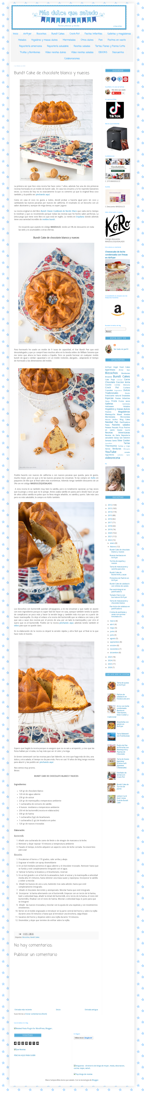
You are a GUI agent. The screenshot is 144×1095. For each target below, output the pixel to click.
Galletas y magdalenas (119, 34)
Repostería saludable (58, 46)
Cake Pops (110, 380)
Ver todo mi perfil (121, 349)
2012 (110, 505)
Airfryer (27, 34)
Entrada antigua (91, 1010)
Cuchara (126, 388)
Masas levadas (123, 414)
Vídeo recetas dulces (55, 52)
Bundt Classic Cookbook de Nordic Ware (58, 211)
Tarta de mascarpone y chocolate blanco (119, 602)
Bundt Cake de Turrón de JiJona (123, 786)
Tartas (127, 443)
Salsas (116, 438)
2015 (110, 515)
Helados (22, 40)
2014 (110, 512)
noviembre (114, 649)
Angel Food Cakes (121, 367)
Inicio (15, 34)
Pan (101, 40)
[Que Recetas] (20, 1049)
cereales (127, 452)
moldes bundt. (48, 219)
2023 (110, 657)
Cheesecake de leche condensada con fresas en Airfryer (116, 255)
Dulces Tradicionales (117, 391)
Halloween (109, 406)
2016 (110, 519)
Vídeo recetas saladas (82, 52)
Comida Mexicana (122, 385)
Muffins (115, 419)
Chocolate (110, 382)
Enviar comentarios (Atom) (36, 1014)
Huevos (108, 412)
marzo (113, 621)
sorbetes (120, 455)
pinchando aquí (66, 623)
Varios (107, 449)
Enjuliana (80, 217)
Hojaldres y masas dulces (45, 40)
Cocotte (108, 385)
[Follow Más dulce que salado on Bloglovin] (83, 1039)
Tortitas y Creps (124, 446)
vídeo (16, 625)
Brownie (108, 377)
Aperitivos (110, 370)
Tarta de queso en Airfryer (123, 684)
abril (112, 624)
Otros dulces (87, 40)
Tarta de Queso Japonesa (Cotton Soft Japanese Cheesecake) (123, 763)
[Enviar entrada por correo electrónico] (19, 934)
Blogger (95, 1080)
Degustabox (118, 390)
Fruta (114, 401)
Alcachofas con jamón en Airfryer (123, 724)
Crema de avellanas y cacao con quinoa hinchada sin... (118, 614)
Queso (119, 430)
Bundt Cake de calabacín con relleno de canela (119, 585)
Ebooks (127, 393)
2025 (110, 664)
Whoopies (126, 449)
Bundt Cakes (58, 34)
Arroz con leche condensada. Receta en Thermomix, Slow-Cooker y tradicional (118, 711)
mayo (112, 628)
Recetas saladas (82, 46)
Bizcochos (41, 34)
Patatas (108, 427)
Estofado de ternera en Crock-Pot (121, 775)
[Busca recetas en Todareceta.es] (83, 1074)
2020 (110, 533)
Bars (128, 370)
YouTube (110, 452)
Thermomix (111, 446)
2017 (110, 522)
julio (112, 635)
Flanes (107, 401)
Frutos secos (124, 401)
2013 (110, 508)
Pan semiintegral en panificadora (118, 590)
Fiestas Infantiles (93, 34)
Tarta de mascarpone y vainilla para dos (119, 568)
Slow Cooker (123, 440)
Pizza (121, 427)
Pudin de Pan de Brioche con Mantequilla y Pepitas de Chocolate (123, 749)
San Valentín (125, 438)
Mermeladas (69, 40)
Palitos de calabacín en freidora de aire (123, 696)
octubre (113, 645)
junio (112, 631)
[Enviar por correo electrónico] (24, 934)
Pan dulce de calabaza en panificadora (120, 607)
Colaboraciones (72, 58)
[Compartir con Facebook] (30, 934)
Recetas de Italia (112, 435)
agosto (113, 638)
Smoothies (108, 443)
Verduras (116, 448)
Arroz (121, 370)
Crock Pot (112, 387)
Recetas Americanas (117, 432)
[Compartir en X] (28, 934)
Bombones (125, 373)
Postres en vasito (117, 40)
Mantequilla (110, 414)
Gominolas (126, 404)
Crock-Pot (75, 34)
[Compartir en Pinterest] (33, 934)
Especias (109, 398)
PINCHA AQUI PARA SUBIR (24, 1055)
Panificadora (125, 422)
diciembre (114, 653)
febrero (113, 547)
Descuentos (118, 52)
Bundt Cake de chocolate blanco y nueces (120, 551)
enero (112, 543)
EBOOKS (103, 52)
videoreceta (112, 457)
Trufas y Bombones (30, 52)
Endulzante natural (113, 396)
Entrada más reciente (23, 1010)
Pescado (115, 427)
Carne (127, 379)
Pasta (107, 425)
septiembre (115, 642)
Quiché (127, 430)
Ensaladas (126, 396)
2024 (110, 660)
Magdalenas (124, 411)
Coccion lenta (123, 382)
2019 (110, 529)
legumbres (109, 455)
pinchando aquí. (43, 194)
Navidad (109, 422)
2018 (110, 526)
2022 (110, 540)
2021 (110, 536)
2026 (110, 667)
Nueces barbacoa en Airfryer (118, 556)
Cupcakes (109, 390)
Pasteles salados (121, 425)
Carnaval (119, 380)
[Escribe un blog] (26, 934)
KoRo (92, 478)
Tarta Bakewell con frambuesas (123, 735)
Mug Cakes (125, 419)
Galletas (109, 403)
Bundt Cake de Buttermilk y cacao (118, 573)
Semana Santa (111, 441)
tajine (128, 455)
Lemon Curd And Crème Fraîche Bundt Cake (122, 799)
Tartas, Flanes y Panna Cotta (110, 46)
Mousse (107, 419)
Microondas (125, 417)
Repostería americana (30, 46)
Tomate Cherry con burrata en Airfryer (118, 596)
